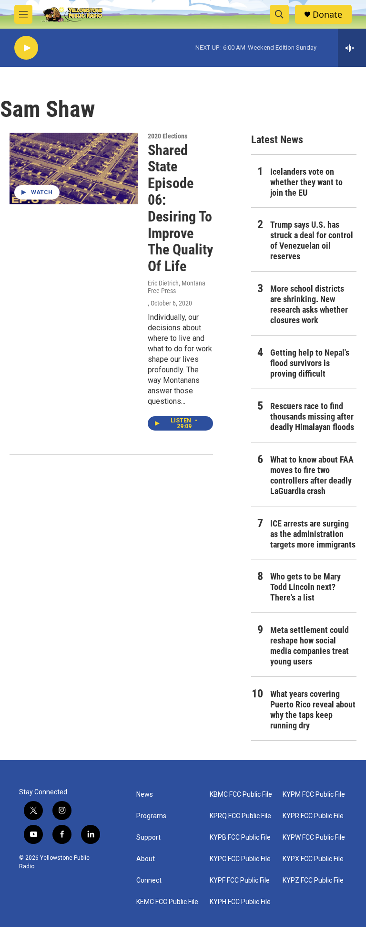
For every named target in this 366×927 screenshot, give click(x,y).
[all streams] (352, 48)
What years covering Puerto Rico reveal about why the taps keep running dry (313, 709)
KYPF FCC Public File (240, 880)
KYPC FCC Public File (240, 859)
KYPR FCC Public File (313, 816)
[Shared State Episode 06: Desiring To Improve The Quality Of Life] (74, 168)
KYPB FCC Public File (240, 837)
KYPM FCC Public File (314, 794)
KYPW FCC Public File (314, 837)
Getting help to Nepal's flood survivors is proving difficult (309, 363)
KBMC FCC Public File (241, 794)
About (145, 859)
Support (148, 837)
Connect (149, 880)
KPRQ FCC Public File (240, 816)
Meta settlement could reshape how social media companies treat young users (309, 645)
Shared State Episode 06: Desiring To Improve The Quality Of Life (180, 208)
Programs (151, 816)
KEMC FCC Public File (167, 902)
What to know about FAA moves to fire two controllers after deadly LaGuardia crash (312, 475)
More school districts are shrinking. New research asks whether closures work (309, 304)
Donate (327, 15)
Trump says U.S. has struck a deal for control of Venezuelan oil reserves (311, 240)
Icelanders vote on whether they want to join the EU (306, 182)
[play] (26, 47)
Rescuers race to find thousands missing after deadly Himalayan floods (312, 416)
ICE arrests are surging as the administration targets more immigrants (313, 533)
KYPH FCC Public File (240, 902)
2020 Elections (167, 136)
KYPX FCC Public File (313, 859)
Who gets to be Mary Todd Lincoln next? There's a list (305, 586)
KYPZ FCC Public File (313, 880)
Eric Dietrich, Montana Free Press (176, 287)
